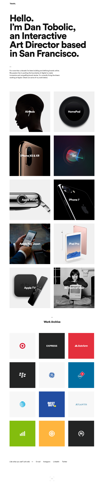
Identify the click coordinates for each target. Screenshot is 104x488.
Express (52, 346)
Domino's (81, 375)
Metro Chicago (86, 423)
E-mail (38, 461)
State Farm (86, 335)
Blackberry (22, 375)
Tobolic (13, 3)
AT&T (22, 404)
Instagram (46, 461)
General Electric (57, 365)
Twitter (64, 461)
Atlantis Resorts (86, 394)
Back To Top (52, 479)
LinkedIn (56, 461)
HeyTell (52, 433)
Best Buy (57, 394)
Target (22, 346)
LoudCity (22, 433)
